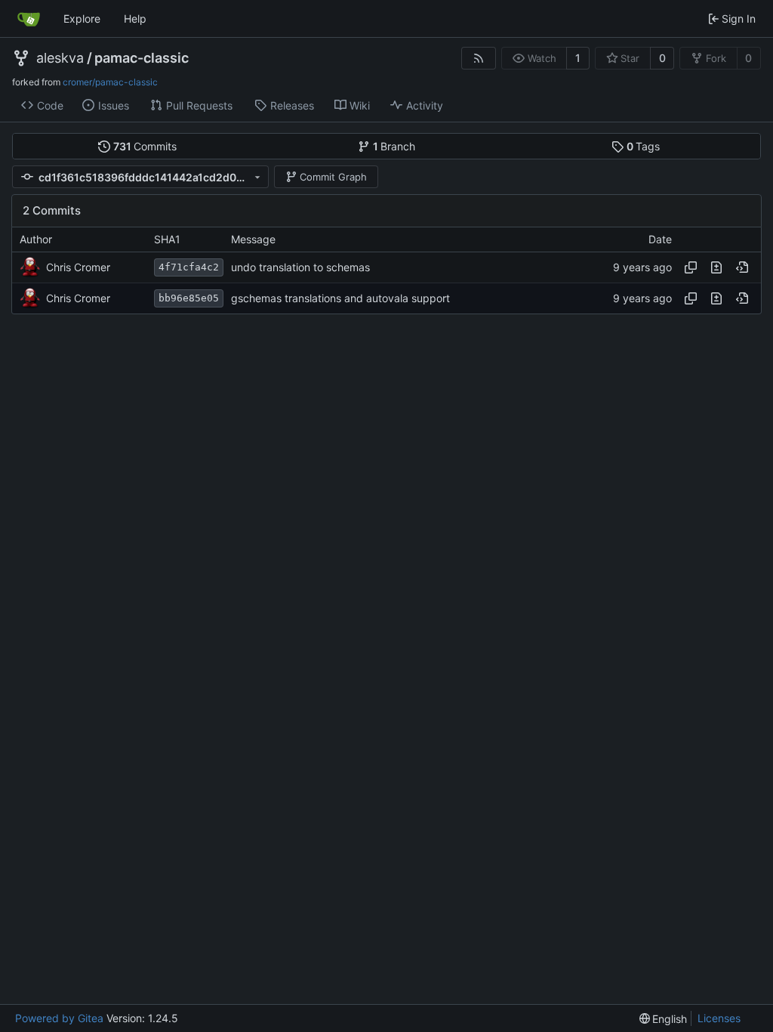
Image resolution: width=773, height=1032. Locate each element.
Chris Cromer (78, 267)
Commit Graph (333, 177)
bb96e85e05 (189, 298)
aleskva (60, 58)
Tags (644, 146)
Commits (145, 146)
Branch (394, 146)
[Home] (29, 18)
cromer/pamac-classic (110, 82)
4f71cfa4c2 (189, 267)
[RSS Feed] (478, 58)
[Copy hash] (690, 267)
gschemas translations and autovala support (340, 298)
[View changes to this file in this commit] (716, 267)
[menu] (663, 1018)
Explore (81, 18)
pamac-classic (141, 58)
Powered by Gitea (59, 1018)
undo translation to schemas (300, 267)
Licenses (719, 1018)
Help (135, 18)
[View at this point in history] (742, 267)
